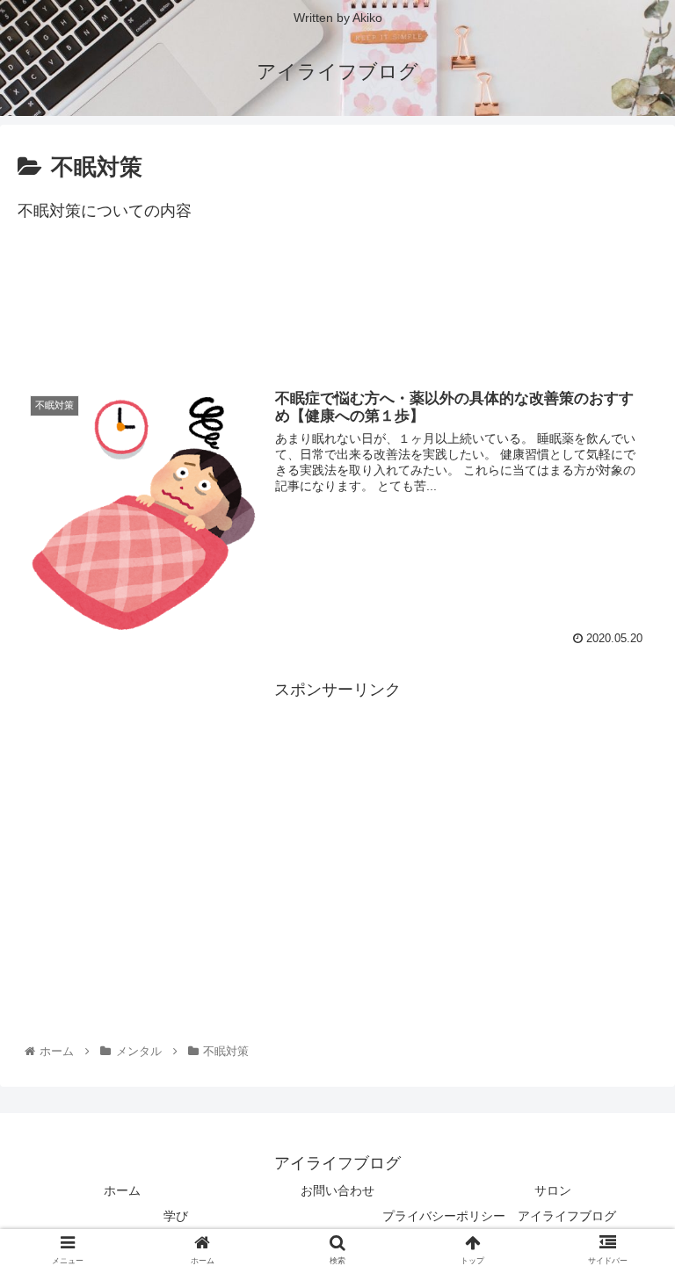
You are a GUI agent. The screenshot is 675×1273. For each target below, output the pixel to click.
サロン (552, 1190)
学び (175, 1216)
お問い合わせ (337, 1190)
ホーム (122, 1190)
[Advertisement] (337, 311)
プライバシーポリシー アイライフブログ (499, 1216)
